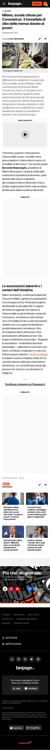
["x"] (23, 589)
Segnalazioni (18, 615)
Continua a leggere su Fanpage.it (25, 384)
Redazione (6, 623)
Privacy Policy (33, 615)
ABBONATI (37, 4)
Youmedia (6, 615)
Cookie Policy (7, 619)
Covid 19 (8, 11)
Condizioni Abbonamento (27, 619)
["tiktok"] (5, 589)
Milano (21, 478)
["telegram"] (35, 589)
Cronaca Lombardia (9, 478)
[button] (45, 38)
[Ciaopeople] (25, 743)
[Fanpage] (25, 668)
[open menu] (3, 4)
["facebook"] (29, 589)
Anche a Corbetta (39, 354)
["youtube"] (17, 589)
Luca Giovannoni (16, 39)
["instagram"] (11, 589)
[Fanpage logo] (15, 3)
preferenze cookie (21, 623)
